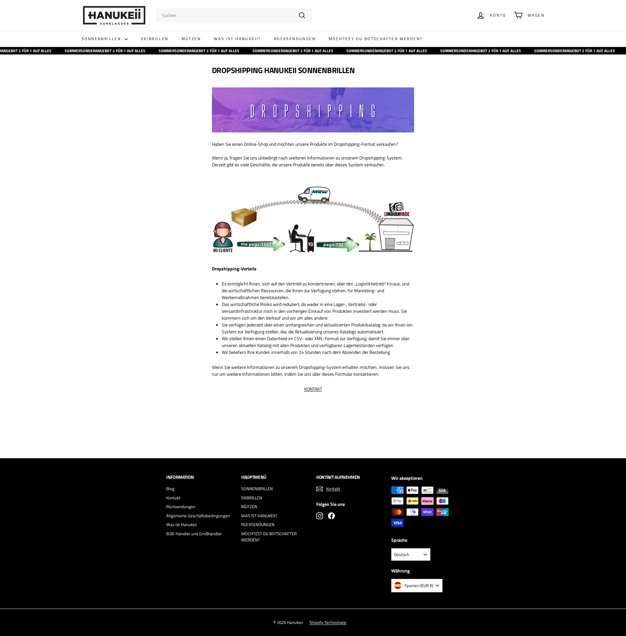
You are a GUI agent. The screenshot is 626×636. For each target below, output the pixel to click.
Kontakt (173, 497)
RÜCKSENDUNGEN (295, 39)
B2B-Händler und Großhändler (194, 533)
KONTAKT (313, 389)
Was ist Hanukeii (181, 524)
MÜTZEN (191, 39)
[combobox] (233, 15)
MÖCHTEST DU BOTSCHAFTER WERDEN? (375, 39)
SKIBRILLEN (155, 39)
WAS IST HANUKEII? (237, 39)
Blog (170, 488)
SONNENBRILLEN (102, 39)
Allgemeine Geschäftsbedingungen (198, 515)
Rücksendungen (180, 506)
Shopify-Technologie (327, 622)
